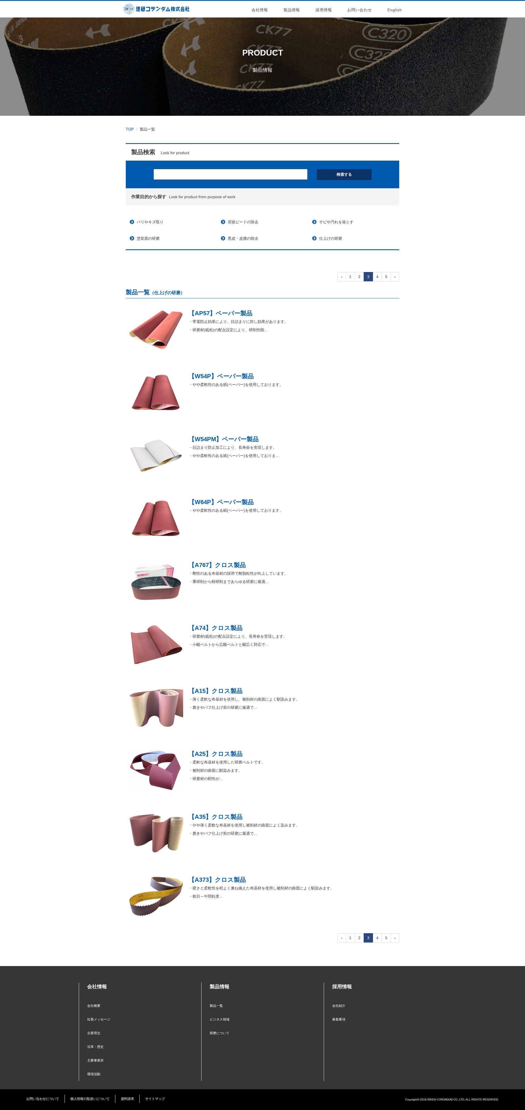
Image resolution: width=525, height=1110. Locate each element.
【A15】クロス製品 (216, 690)
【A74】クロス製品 (216, 628)
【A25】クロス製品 (216, 753)
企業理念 (93, 1033)
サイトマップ (155, 1099)
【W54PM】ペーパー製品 (224, 439)
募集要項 (338, 1019)
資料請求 (127, 1099)
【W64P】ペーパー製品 (221, 502)
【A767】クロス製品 (217, 565)
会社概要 (93, 1006)
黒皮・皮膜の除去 (243, 238)
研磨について (219, 1033)
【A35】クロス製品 (216, 816)
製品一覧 (216, 1006)
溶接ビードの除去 (243, 222)
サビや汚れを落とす (336, 222)
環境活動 (93, 1074)
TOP (130, 129)
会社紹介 (338, 1006)
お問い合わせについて (42, 1099)
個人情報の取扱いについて (90, 1099)
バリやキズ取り (150, 222)
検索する (344, 174)
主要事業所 (95, 1060)
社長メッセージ (98, 1019)
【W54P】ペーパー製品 (221, 376)
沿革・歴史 (95, 1047)
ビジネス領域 (219, 1019)
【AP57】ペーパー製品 (220, 313)
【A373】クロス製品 (217, 879)
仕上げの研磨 (330, 238)
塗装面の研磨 (148, 238)
